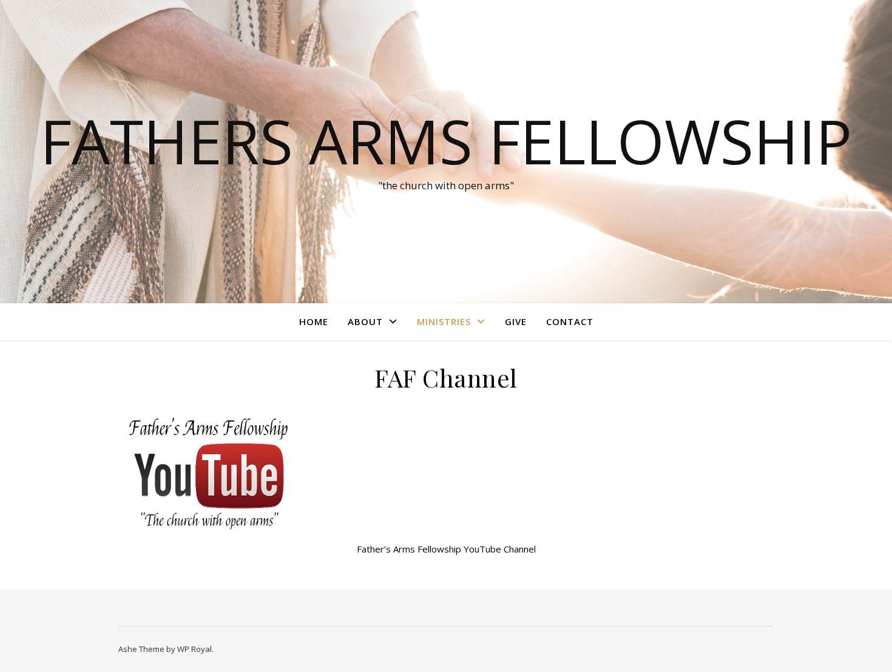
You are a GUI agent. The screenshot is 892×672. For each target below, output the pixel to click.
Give (516, 321)
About (365, 321)
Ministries (444, 321)
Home (313, 321)
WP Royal (194, 648)
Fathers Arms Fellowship (446, 140)
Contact (569, 321)
